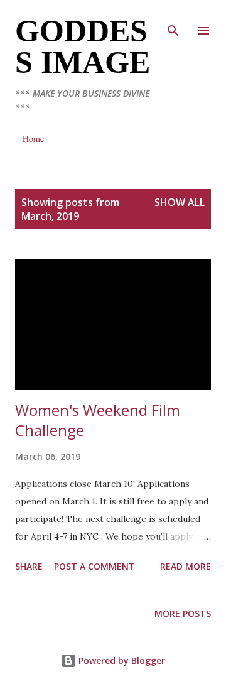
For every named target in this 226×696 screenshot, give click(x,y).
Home (33, 138)
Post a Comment (94, 566)
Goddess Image (82, 46)
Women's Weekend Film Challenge (97, 420)
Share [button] (29, 566)
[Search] (173, 22)
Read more (185, 566)
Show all (179, 202)
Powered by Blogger (120, 660)
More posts (182, 613)
